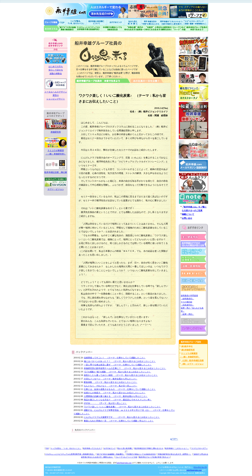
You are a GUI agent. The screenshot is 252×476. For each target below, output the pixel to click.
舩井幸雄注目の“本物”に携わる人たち (149, 448)
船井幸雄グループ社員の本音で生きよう (197, 28)
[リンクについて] (200, 467)
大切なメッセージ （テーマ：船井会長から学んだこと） (110, 379)
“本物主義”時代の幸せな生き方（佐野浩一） (174, 454)
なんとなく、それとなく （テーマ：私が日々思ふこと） (110, 386)
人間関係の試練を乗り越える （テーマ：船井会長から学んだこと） (116, 396)
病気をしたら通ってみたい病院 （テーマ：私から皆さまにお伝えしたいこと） (121, 375)
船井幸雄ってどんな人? (97, 22)
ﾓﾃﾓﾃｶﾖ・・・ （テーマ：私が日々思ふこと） (105, 403)
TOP (47, 448)
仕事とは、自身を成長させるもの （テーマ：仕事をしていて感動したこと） (120, 389)
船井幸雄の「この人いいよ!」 (171, 22)
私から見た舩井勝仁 (133, 22)
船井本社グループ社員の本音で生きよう (154, 457)
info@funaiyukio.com (124, 463)
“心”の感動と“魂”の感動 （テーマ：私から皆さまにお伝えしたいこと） (117, 372)
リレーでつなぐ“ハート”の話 (126, 457)
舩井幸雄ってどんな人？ (92, 448)
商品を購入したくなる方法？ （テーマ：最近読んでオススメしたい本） (118, 400)
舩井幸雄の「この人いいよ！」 (177, 448)
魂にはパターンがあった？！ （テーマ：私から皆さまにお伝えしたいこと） (120, 361)
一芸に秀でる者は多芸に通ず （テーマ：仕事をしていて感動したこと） (118, 365)
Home (55, 22)
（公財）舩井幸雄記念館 (192, 360)
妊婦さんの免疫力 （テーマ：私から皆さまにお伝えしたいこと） (115, 392)
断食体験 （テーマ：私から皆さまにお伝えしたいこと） (110, 382)
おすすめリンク (116, 22)
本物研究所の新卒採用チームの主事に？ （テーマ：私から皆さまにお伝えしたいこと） (125, 368)
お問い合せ (187, 218)
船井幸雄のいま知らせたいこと (76, 22)
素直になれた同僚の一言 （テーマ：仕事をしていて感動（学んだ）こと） (119, 421)
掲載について (188, 214)
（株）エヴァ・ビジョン (192, 364)
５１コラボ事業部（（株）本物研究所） (55, 152)
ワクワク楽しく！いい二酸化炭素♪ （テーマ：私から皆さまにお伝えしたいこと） (122, 407)
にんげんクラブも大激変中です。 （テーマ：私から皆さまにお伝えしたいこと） (122, 417)
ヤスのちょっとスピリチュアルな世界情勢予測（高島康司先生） (70, 454)
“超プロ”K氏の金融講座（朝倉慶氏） (111, 454)
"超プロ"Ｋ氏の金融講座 (60, 28)
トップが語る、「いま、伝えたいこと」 (66, 448)
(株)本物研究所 (188, 350)
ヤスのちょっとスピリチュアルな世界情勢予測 (88, 28)
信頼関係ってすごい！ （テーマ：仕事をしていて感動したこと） (115, 358)
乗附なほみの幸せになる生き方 (158, 28)
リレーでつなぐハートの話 (179, 28)
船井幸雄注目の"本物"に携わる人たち (150, 22)
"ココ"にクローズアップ (195, 22)
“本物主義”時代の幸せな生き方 (134, 28)
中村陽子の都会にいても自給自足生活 (112, 28)
